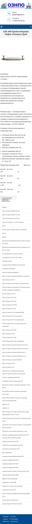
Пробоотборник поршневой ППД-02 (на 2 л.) (14, 356)
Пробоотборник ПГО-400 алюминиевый (13, 312)
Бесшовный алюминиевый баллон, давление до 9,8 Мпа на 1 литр (16, 249)
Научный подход (7, 261)
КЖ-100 (4, 233)
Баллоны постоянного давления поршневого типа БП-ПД (16, 386)
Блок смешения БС (7, 452)
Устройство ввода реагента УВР (10, 449)
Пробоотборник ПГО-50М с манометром (13, 341)
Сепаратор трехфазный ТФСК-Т (10, 463)
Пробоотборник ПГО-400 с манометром (13, 319)
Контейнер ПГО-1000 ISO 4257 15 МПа (12, 257)
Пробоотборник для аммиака (10, 272)
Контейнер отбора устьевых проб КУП (12, 381)
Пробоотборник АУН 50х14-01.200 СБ (12, 503)
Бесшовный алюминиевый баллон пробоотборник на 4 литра (16, 242)
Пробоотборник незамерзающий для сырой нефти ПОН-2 (16, 495)
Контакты (14, 521)
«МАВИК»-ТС (5, 408)
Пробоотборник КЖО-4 (8, 279)
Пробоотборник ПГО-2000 (9, 301)
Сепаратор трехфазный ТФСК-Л (10, 460)
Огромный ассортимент (8, 268)
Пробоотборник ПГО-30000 (9, 305)
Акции (5, 519)
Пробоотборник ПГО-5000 (9, 337)
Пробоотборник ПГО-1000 (9, 297)
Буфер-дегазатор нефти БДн (9, 478)
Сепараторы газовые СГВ (9, 490)
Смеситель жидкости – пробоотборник (13, 222)
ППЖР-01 (4, 207)
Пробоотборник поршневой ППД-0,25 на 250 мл (15, 348)
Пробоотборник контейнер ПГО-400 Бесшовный (15, 283)
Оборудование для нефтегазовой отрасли (13, 265)
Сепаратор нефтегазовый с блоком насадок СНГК (15, 471)
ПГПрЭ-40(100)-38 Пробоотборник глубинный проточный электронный (14, 399)
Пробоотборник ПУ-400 (8, 363)
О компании (13, 519)
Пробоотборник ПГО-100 (9, 293)
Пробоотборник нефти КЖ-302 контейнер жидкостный (7, 198)
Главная (6, 516)
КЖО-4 (4, 226)
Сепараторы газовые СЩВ (9, 482)
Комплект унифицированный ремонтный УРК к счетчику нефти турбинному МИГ (15, 436)
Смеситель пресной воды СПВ (10, 441)
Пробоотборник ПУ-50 (8, 367)
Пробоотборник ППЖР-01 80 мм (10, 211)
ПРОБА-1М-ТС (5, 404)
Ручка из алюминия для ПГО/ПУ (11, 377)
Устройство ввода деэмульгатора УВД (12, 445)
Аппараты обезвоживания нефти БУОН (13, 456)
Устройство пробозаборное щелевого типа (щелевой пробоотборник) (16, 426)
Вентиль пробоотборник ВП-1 (10, 500)
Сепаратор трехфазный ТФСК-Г (10, 467)
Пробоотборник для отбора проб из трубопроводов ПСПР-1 (16, 420)
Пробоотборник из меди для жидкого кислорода (15, 276)
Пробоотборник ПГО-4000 (9, 330)
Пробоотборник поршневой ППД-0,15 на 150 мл (15, 345)
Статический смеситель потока (10, 218)
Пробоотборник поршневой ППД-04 (12, 359)
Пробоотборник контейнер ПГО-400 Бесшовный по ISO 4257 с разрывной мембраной (16, 289)
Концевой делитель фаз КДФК (10, 475)
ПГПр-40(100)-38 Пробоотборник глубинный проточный (14, 393)
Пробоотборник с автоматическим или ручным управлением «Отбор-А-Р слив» (15, 413)
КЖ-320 (4, 237)
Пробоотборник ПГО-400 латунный (12, 316)
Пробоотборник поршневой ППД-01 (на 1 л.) (14, 352)
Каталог (13, 516)
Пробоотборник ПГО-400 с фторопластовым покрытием (14, 325)
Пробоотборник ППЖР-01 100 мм (11, 214)
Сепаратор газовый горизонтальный (12, 486)
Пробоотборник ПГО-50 (8, 333)
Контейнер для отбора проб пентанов (12, 253)
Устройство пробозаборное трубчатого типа (14, 431)
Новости (6, 521)
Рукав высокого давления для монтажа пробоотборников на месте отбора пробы (13, 372)
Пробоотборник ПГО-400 (9, 308)
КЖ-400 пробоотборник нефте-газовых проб (14, 229)
